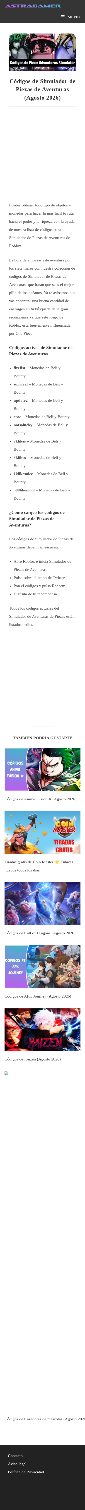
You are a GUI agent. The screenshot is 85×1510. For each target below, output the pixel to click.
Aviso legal (17, 1464)
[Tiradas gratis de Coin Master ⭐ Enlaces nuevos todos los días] (42, 849)
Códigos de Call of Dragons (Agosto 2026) (40, 933)
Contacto (15, 1455)
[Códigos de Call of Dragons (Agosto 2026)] (42, 921)
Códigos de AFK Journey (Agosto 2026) (38, 996)
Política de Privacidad (26, 1472)
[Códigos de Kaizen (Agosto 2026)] (42, 1047)
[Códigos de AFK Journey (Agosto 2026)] (42, 984)
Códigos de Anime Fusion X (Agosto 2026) (40, 799)
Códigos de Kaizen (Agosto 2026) (33, 1059)
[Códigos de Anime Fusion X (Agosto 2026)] (42, 787)
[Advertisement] (42, 152)
